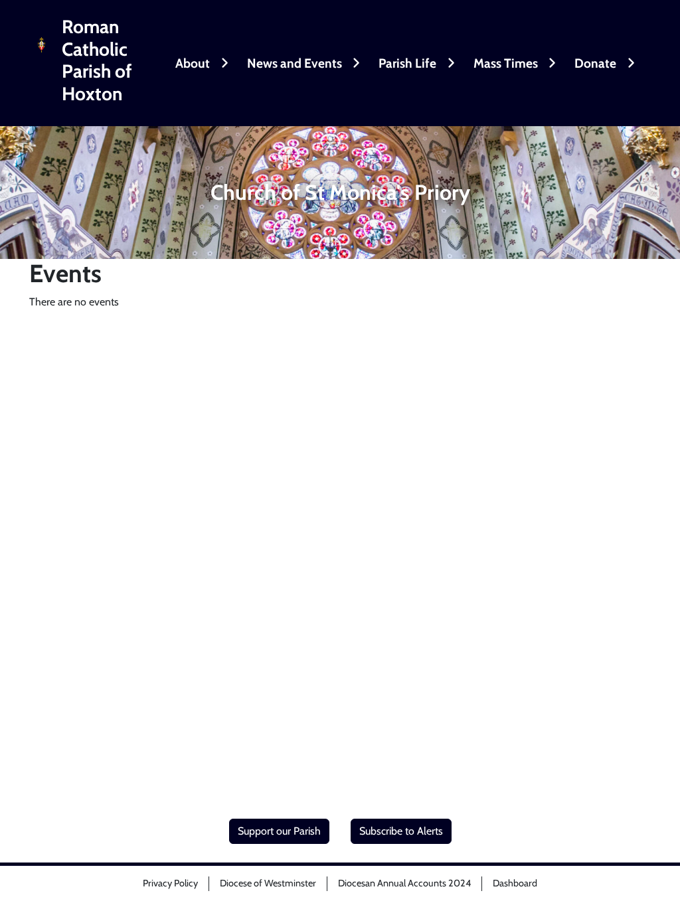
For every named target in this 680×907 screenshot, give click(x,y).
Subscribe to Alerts (401, 831)
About (192, 63)
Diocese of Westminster (268, 883)
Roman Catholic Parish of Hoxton (97, 60)
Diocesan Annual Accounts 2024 (404, 883)
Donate (595, 63)
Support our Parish (279, 831)
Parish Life (407, 63)
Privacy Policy (170, 883)
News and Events (294, 63)
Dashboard (515, 883)
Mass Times (505, 63)
